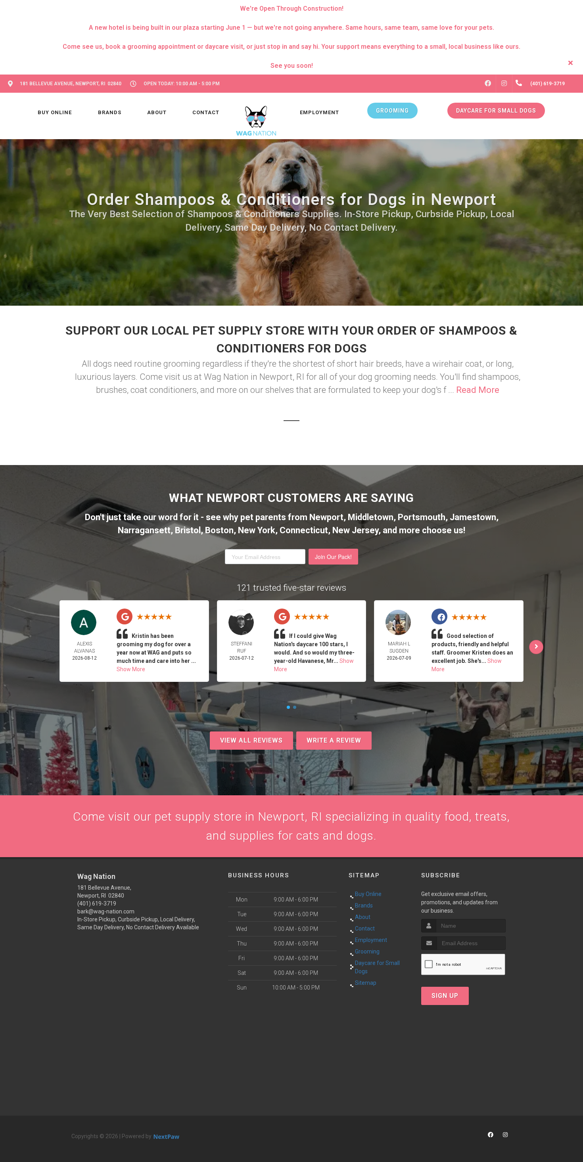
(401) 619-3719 (96, 903)
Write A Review (334, 740)
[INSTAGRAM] (504, 84)
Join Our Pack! (333, 557)
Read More (477, 390)
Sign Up (444, 995)
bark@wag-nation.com (105, 911)
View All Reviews (251, 740)
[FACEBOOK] (488, 84)
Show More (131, 669)
